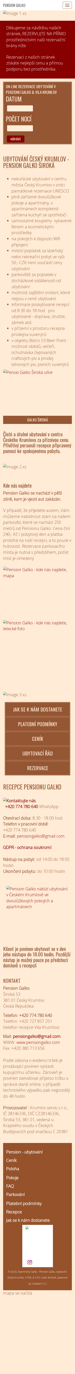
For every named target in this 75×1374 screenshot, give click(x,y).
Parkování (15, 1194)
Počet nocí (18, 119)
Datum (14, 99)
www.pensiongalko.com (38, 1042)
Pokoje (12, 1177)
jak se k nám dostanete (37, 709)
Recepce (14, 1212)
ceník (37, 738)
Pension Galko (14, 5)
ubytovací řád (37, 753)
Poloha (12, 1168)
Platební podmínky (24, 1203)
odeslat (15, 138)
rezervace (37, 768)
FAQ (10, 1186)
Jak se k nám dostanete (28, 1220)
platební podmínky (37, 724)
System (37, 1283)
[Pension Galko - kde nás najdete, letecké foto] (37, 643)
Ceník (11, 1160)
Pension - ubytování (24, 1152)
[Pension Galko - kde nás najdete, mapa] (37, 591)
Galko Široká (37, 419)
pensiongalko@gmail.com (37, 1036)
